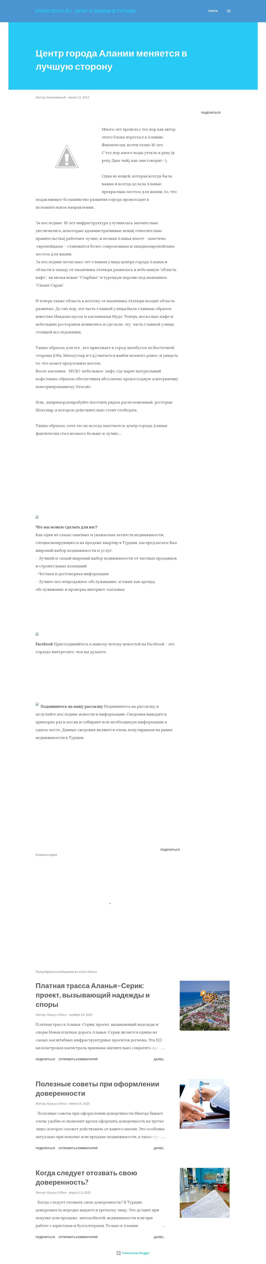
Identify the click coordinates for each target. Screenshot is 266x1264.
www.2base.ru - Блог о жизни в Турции (85, 11)
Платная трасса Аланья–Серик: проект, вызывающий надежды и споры (93, 994)
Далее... (159, 1059)
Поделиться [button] (210, 112)
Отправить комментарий (78, 1059)
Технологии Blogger (135, 1253)
